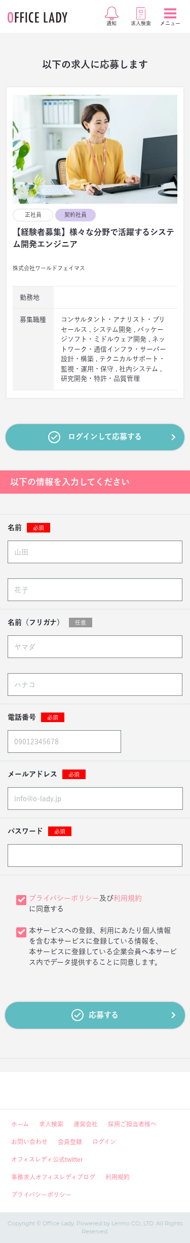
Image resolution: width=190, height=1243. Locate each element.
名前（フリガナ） (47, 622)
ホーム (20, 1124)
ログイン (104, 1142)
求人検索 (51, 1124)
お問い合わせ (29, 1142)
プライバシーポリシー (64, 898)
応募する (104, 1015)
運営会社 (85, 1124)
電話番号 (33, 717)
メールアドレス (44, 774)
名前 (26, 527)
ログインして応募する (105, 436)
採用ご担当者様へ (132, 1124)
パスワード (36, 831)
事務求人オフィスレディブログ (53, 1177)
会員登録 (70, 1142)
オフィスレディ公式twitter (47, 1159)
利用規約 (127, 898)
